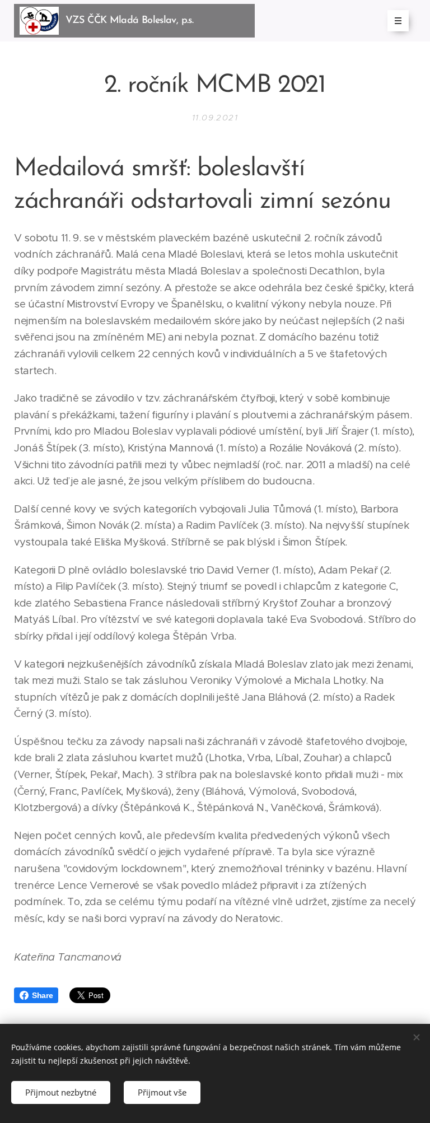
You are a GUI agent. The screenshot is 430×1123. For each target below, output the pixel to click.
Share (42, 995)
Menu (398, 20)
